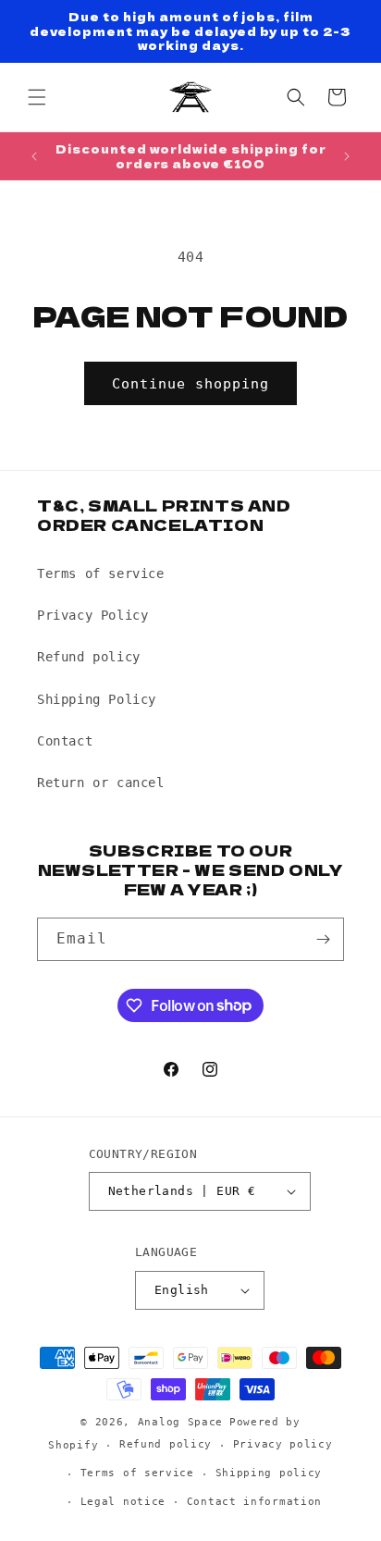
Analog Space (180, 1422)
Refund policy (89, 656)
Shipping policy (269, 1473)
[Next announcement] (346, 156)
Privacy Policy (92, 615)
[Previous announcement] (34, 156)
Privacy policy (283, 1444)
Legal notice (123, 1502)
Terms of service (101, 573)
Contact (64, 741)
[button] (37, 97)
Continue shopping (190, 384)
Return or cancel (101, 782)
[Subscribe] (322, 939)
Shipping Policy (96, 699)
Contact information (254, 1502)
